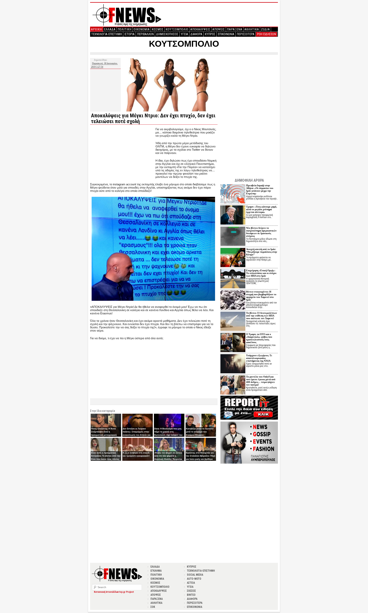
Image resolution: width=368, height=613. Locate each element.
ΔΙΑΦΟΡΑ (196, 34)
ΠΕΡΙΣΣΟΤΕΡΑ (245, 34)
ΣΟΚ (152, 606)
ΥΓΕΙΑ (184, 34)
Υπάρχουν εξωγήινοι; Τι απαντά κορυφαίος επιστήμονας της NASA (259, 358)
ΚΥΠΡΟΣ (210, 34)
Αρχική (96, 29)
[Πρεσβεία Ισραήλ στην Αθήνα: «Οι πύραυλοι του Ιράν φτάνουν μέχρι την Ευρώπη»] (232, 194)
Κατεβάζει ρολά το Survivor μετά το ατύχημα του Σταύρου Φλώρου (200, 431)
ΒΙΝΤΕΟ (191, 594)
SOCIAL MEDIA (195, 574)
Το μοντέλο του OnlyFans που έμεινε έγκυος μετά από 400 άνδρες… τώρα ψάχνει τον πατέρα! (260, 380)
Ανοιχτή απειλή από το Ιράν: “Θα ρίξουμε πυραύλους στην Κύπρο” (261, 252)
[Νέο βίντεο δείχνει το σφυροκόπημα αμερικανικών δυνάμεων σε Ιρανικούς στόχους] (232, 237)
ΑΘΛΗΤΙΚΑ (251, 29)
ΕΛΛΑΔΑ (110, 29)
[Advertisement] (122, 154)
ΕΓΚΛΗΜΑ (156, 570)
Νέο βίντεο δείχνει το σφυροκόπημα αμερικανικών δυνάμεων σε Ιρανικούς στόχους (261, 231)
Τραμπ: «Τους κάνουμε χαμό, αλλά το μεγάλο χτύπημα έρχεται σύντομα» (261, 209)
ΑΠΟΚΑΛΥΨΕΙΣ (200, 29)
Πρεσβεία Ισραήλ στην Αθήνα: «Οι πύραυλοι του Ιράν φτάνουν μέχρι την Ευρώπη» (259, 189)
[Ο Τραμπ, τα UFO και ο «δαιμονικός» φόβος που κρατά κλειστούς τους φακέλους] (232, 343)
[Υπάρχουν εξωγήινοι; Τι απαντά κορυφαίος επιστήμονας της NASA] (232, 364)
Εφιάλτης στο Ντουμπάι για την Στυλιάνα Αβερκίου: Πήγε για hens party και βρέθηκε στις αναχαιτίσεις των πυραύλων (200, 459)
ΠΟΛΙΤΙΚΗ (124, 29)
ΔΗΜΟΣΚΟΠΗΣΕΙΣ (167, 34)
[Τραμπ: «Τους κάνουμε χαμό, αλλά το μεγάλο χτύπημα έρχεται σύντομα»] (232, 215)
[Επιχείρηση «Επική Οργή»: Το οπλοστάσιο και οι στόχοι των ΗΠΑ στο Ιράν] (232, 279)
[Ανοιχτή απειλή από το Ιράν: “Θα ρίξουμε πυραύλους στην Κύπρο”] (232, 258)
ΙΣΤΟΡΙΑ (129, 34)
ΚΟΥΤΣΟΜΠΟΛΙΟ (177, 29)
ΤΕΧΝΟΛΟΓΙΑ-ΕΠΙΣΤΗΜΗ (106, 34)
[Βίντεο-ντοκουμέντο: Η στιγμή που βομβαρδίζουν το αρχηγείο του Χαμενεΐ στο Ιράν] (232, 300)
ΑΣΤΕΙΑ (191, 582)
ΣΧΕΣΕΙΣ (191, 590)
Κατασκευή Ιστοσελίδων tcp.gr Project (114, 592)
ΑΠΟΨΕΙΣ (218, 29)
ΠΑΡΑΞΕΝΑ (234, 29)
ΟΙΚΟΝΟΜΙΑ (142, 29)
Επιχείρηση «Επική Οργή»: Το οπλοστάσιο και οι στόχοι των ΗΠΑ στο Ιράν (261, 273)
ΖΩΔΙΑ (265, 29)
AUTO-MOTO (194, 578)
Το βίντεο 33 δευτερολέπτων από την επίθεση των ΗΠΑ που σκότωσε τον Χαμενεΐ (261, 315)
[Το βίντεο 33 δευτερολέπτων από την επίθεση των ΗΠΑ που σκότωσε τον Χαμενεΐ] (232, 322)
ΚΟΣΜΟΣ (157, 29)
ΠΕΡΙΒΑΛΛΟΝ (145, 34)
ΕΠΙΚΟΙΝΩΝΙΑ (226, 34)
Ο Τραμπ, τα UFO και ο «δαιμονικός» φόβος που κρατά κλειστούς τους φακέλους (259, 338)
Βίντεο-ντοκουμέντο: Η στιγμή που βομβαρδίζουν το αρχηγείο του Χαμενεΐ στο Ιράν (261, 295)
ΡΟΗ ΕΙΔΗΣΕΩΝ (266, 34)
